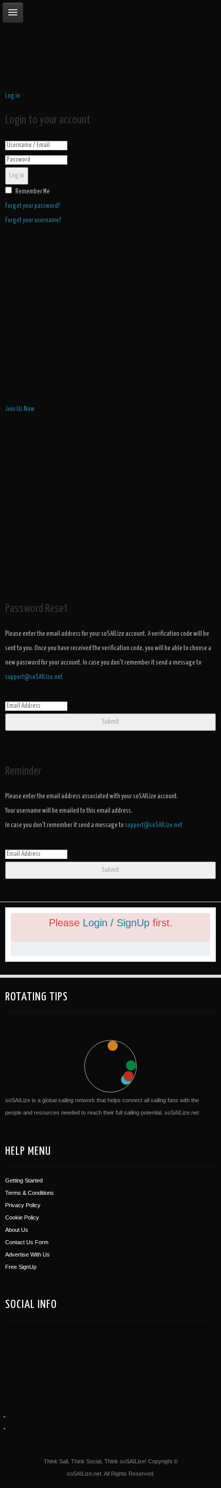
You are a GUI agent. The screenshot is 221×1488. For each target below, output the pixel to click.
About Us (16, 1230)
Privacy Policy (23, 1205)
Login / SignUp (118, 922)
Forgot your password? (33, 206)
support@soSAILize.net (34, 677)
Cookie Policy (22, 1217)
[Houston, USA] (69, 1353)
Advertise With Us (27, 1254)
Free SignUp (20, 1267)
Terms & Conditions (29, 1193)
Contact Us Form (26, 1242)
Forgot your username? (33, 220)
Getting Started (24, 1180)
